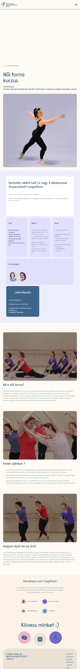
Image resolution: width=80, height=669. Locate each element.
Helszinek (69, 659)
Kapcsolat (70, 654)
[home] (9, 4)
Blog (68, 667)
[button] (76, 4)
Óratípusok (70, 657)
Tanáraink (69, 665)
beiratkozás (70, 662)
